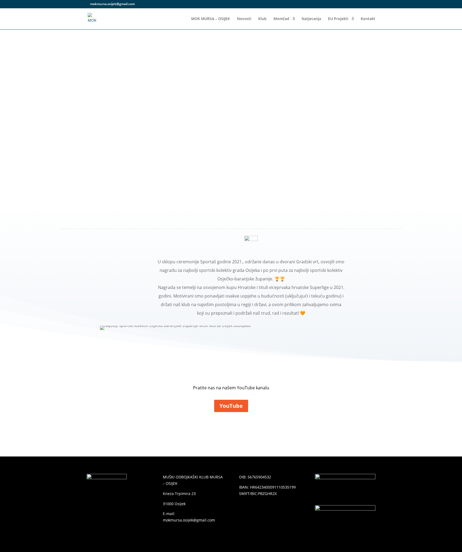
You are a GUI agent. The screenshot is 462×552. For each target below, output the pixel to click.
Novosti (244, 19)
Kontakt (368, 19)
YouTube (231, 405)
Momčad (281, 19)
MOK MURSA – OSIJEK (210, 19)
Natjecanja (311, 19)
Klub (262, 19)
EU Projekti (338, 19)
